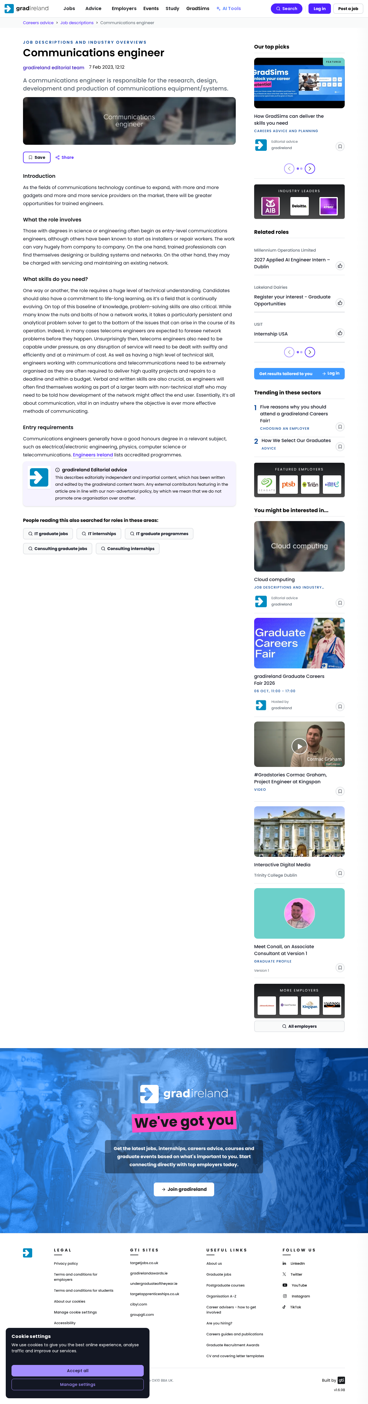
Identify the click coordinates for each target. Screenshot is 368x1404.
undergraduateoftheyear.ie (153, 1284)
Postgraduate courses (225, 1285)
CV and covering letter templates (235, 1356)
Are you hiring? (219, 1323)
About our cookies (69, 1301)
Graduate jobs (218, 1274)
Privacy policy (66, 1263)
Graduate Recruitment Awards (232, 1345)
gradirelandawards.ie (149, 1273)
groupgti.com (142, 1315)
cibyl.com (138, 1304)
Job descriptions (76, 23)
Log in (320, 8)
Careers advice (38, 23)
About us (214, 1263)
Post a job (348, 8)
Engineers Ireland (93, 455)
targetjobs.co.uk (144, 1263)
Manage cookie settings (75, 1312)
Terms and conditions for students (84, 1290)
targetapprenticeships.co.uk (154, 1294)
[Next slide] (310, 168)
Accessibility (65, 1323)
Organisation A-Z (221, 1296)
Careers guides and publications (234, 1334)
